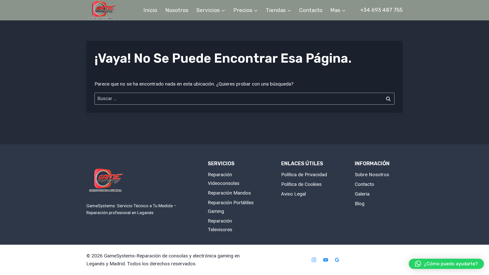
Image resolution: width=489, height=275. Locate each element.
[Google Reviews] (337, 260)
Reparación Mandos (229, 193)
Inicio (150, 10)
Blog (359, 204)
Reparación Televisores (220, 225)
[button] (446, 264)
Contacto (310, 10)
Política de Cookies (301, 184)
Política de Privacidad (304, 174)
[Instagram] (314, 260)
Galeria (362, 194)
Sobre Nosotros (372, 174)
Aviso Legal (293, 194)
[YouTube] (325, 260)
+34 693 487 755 (381, 10)
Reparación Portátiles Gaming (231, 207)
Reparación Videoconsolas (223, 179)
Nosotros (176, 10)
